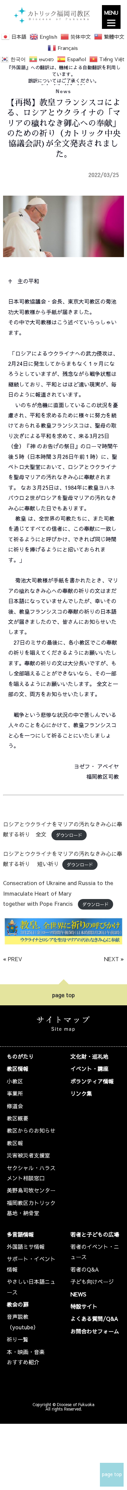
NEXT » (114, 959)
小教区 (15, 1081)
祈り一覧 (17, 1339)
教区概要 (17, 1118)
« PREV (12, 959)
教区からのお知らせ (31, 1130)
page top (63, 995)
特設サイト (84, 1306)
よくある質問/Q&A (94, 1318)
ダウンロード (69, 835)
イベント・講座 (89, 1068)
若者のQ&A (84, 1269)
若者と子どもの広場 (94, 1234)
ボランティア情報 (92, 1081)
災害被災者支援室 (28, 1155)
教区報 (15, 1143)
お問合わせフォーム (94, 1331)
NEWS (78, 1294)
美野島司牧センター (31, 1190)
